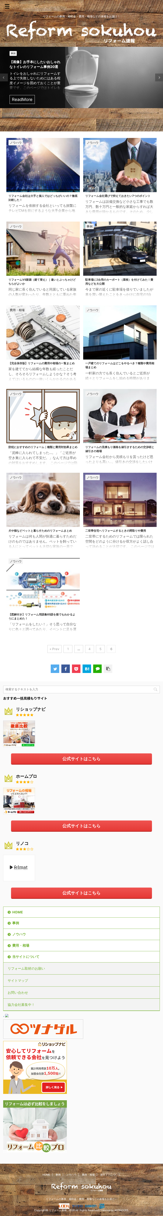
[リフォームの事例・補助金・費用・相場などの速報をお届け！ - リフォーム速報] (87, 669)
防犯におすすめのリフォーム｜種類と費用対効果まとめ (42, 447)
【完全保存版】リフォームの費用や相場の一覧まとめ (41, 363)
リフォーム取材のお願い (26, 968)
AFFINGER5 (121, 1210)
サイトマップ (18, 980)
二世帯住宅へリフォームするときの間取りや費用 (115, 530)
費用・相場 (20, 945)
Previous (4, 77)
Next (159, 77)
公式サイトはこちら (81, 758)
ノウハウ (19, 934)
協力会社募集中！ (21, 1004)
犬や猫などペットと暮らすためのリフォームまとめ (40, 530)
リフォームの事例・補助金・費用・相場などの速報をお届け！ (81, 1199)
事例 (15, 923)
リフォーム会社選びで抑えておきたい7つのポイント (117, 195)
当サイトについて (25, 956)
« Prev (54, 649)
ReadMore (22, 99)
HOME (17, 912)
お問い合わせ (18, 992)
